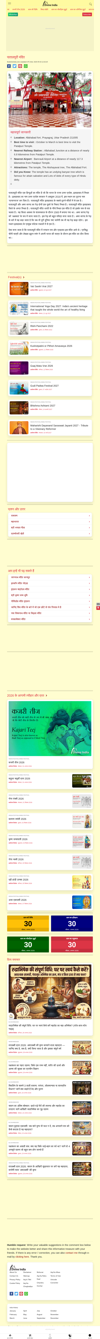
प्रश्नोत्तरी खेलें (17, 533)
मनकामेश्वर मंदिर (18, 619)
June (25, 1318)
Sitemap (26, 1276)
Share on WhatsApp (26, 66)
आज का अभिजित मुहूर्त (77, 9)
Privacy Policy (15, 1280)
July (38, 1311)
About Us (13, 1272)
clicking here (22, 1256)
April (25, 1311)
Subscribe (87, 14)
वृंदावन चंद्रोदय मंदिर (20, 589)
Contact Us (14, 1276)
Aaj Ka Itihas (55, 1272)
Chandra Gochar (40, 1284)
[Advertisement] (50, 34)
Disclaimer (27, 1272)
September (41, 1318)
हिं (98, 608)
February (13, 1314)
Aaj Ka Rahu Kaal (41, 1277)
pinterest (21, 1294)
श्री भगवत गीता (18, 527)
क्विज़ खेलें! (44, 9)
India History (14, 1307)
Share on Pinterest (20, 66)
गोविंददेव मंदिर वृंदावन (20, 601)
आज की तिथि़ (32, 9)
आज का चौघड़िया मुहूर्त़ (59, 9)
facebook (11, 1294)
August (39, 1314)
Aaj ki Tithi (27, 1280)
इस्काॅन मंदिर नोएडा (19, 583)
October (53, 1311)
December (54, 1318)
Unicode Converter (54, 1281)
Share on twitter (14, 66)
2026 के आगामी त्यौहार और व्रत (25, 695)
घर (8, 9)
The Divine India (50, 3)
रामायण (14, 515)
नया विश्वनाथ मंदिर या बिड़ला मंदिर (26, 613)
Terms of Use (55, 1276)
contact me (71, 1252)
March (12, 1318)
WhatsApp (13, 14)
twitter (16, 1294)
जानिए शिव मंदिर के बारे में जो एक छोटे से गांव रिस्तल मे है (36, 607)
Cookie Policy (15, 1283)
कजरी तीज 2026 (18, 9)
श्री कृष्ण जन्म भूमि (19, 595)
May (25, 1314)
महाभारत (15, 521)
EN (98, 604)
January (13, 1311)
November (54, 1314)
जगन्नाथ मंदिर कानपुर (20, 577)
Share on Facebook (9, 66)
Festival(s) (14, 277)
